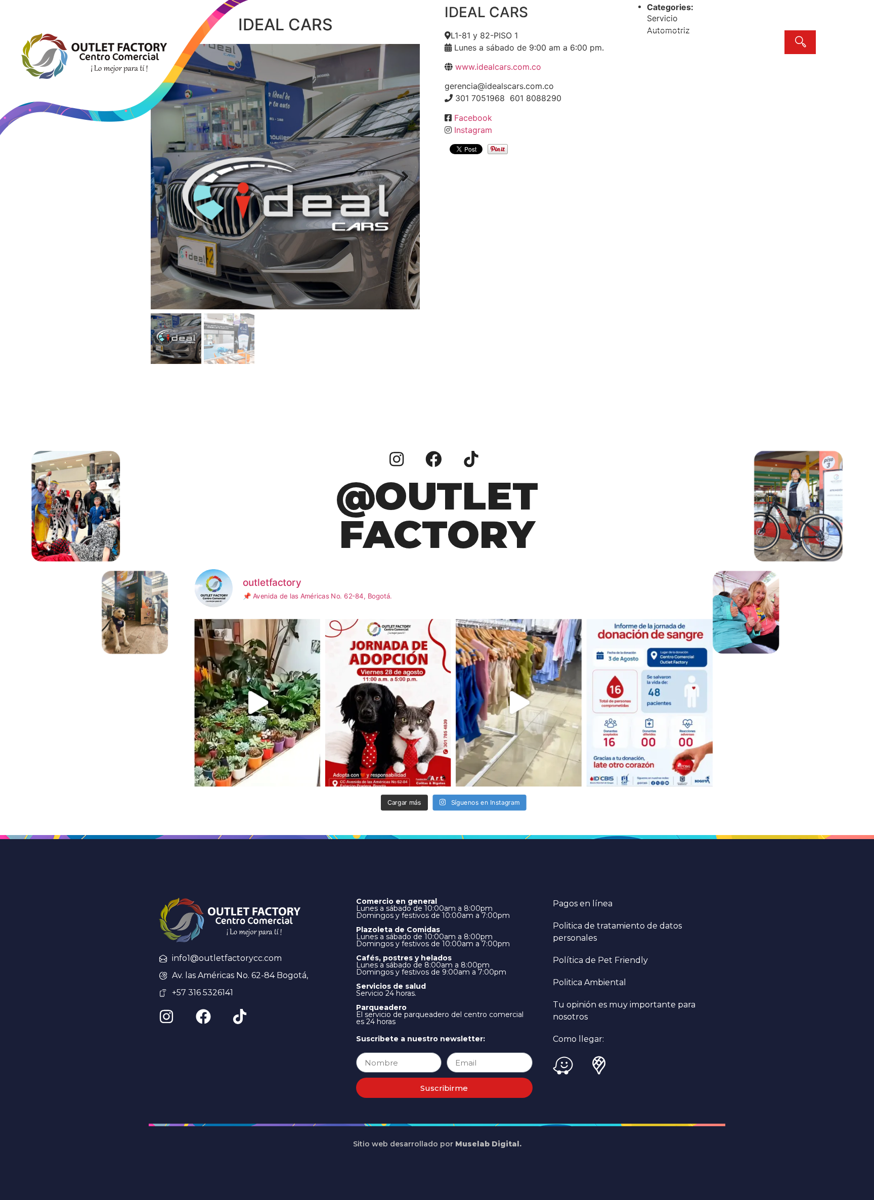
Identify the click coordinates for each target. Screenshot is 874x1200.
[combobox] (711, 42)
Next (405, 177)
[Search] (800, 42)
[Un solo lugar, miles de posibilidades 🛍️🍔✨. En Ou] (519, 703)
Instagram (473, 130)
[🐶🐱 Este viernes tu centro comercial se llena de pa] (388, 703)
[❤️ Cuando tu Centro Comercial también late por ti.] (650, 703)
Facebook (473, 118)
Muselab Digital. (488, 1143)
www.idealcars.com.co (498, 67)
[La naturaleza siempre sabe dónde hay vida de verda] (258, 703)
